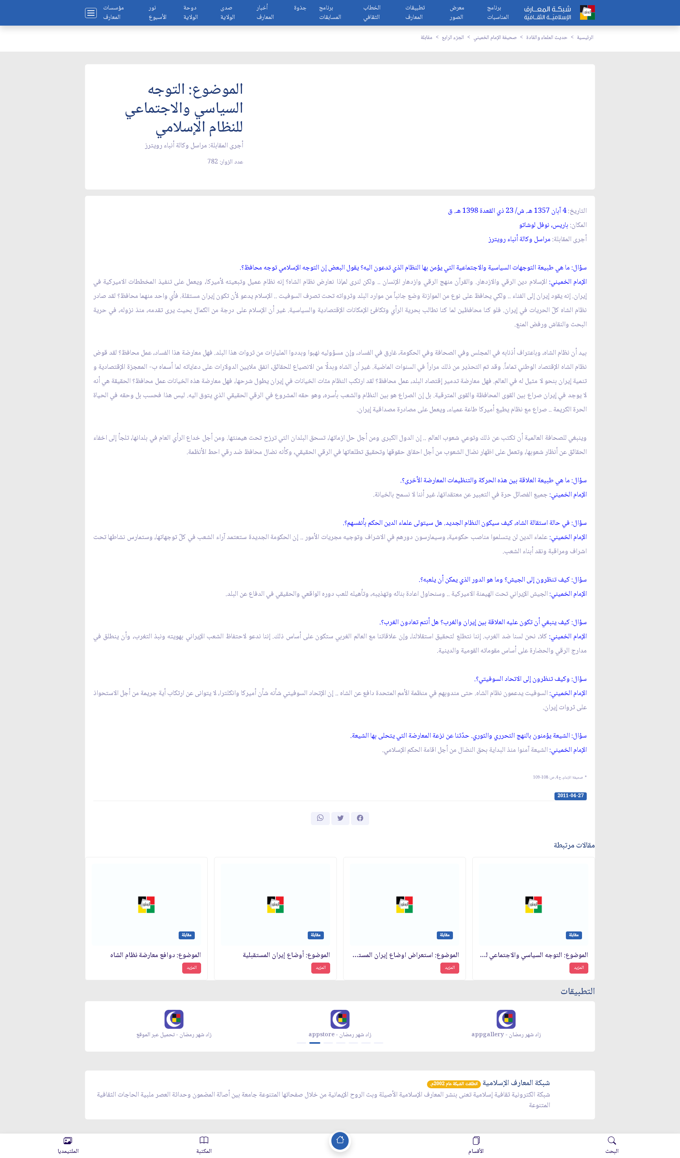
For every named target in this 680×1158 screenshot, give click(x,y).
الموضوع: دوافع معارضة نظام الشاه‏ (155, 955)
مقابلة (426, 38)
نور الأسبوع (157, 13)
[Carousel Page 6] (366, 1043)
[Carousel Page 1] (301, 1043)
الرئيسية (585, 38)
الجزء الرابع (453, 38)
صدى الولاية (227, 13)
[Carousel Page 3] (328, 1043)
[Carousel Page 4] (341, 1043)
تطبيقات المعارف (415, 13)
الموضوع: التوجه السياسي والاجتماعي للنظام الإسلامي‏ (533, 955)
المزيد (579, 968)
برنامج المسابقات (330, 13)
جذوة (300, 8)
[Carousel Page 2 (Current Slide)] (314, 1043)
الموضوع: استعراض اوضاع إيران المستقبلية (404, 955)
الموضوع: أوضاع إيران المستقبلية (286, 955)
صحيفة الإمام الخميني (495, 38)
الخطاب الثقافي (372, 13)
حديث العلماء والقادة (546, 38)
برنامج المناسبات (498, 13)
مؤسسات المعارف (113, 13)
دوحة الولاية (190, 13)
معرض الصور (457, 13)
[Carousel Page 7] (378, 1043)
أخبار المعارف (265, 13)
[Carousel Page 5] (353, 1043)
